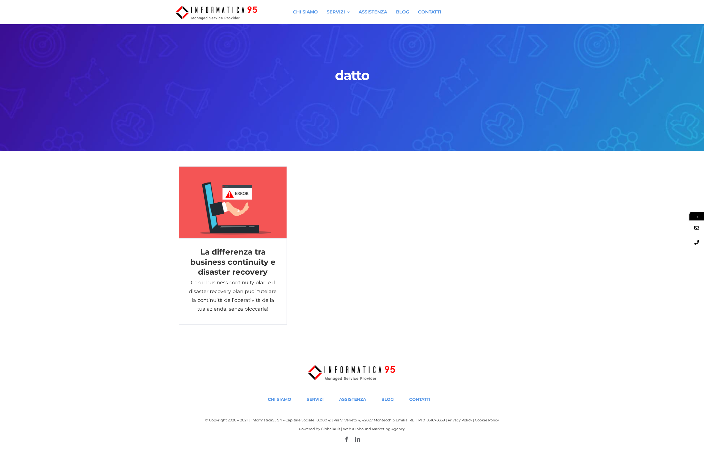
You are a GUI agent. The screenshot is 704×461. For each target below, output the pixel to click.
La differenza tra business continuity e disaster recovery (233, 202)
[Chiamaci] (696, 242)
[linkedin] (357, 439)
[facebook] (346, 439)
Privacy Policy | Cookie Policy (473, 420)
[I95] (217, 6)
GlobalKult (330, 429)
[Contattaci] (696, 227)
